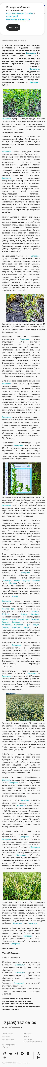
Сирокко (16, 622)
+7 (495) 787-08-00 (19, 1022)
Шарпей (35, 619)
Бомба (17, 580)
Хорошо (13, 27)
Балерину (34, 69)
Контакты (6, 1036)
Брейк (5, 619)
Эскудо (24, 614)
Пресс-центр (7, 1033)
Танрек (5, 622)
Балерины (24, 339)
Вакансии (27, 1033)
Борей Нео (23, 619)
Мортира (7, 580)
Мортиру (32, 923)
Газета (26, 1036)
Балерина (31, 53)
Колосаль (6, 624)
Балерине (35, 256)
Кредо (27, 627)
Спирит (5, 627)
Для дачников (8, 1039)
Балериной (19, 983)
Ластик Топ (8, 609)
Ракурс (36, 624)
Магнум (36, 580)
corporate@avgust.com (12, 1027)
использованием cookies (19, 13)
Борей (13, 619)
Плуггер (26, 580)
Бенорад (16, 627)
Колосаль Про (22, 624)
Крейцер (35, 614)
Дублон (35, 611)
